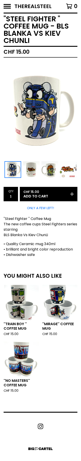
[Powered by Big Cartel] (40, 448)
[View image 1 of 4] (12, 169)
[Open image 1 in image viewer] (40, 110)
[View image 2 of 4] (31, 169)
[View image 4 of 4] (68, 169)
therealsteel (33, 6)
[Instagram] (40, 426)
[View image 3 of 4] (49, 169)
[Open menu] (7, 6)
